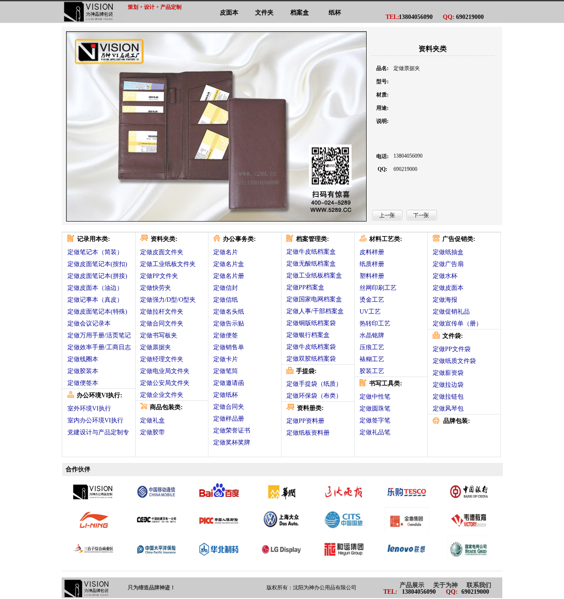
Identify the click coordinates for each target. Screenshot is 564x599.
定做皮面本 (448, 288)
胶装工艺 (372, 371)
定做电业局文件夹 (164, 371)
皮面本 (229, 12)
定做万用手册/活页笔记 (99, 335)
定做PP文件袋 (452, 349)
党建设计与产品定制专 (98, 432)
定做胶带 (152, 432)
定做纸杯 (225, 395)
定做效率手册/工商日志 (99, 347)
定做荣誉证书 (231, 430)
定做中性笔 (375, 396)
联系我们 (479, 585)
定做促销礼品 (451, 311)
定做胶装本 (82, 371)
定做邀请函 (228, 383)
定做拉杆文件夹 (161, 311)
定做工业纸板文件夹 (168, 264)
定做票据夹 (155, 347)
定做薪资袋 (448, 373)
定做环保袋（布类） (314, 395)
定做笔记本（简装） (95, 252)
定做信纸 (225, 299)
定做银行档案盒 (308, 335)
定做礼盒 (152, 420)
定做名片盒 (228, 264)
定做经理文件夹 (161, 359)
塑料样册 (372, 276)
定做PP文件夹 (159, 276)
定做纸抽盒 (448, 252)
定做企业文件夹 (161, 395)
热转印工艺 (375, 323)
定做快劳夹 (155, 288)
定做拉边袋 (448, 384)
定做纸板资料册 (308, 432)
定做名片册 (228, 276)
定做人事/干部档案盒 (315, 311)
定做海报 (445, 299)
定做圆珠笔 (375, 408)
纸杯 (335, 12)
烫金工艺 (372, 299)
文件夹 (264, 12)
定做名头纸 (228, 311)
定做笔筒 (225, 371)
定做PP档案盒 (305, 287)
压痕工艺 (372, 347)
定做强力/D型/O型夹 (168, 299)
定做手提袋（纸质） (314, 384)
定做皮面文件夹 (161, 252)
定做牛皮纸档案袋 (311, 347)
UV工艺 (370, 311)
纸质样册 (372, 264)
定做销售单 (228, 347)
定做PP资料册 (305, 421)
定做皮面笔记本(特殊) (97, 311)
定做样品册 (228, 418)
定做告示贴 (228, 323)
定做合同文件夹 (161, 323)
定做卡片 (225, 359)
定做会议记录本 (89, 323)
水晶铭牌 (372, 335)
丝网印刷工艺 (378, 288)
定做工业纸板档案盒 (314, 275)
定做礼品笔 (375, 432)
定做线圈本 (82, 359)
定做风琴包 (448, 408)
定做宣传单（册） (457, 323)
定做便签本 (82, 383)
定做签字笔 (375, 420)
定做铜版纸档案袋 (311, 323)
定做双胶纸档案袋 (311, 358)
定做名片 (225, 252)
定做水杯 (445, 276)
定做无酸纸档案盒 (311, 263)
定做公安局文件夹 (164, 383)
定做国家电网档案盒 (314, 299)
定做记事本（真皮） (95, 299)
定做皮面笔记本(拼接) (97, 276)
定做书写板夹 (158, 335)
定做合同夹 (228, 406)
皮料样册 (372, 252)
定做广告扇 (448, 264)
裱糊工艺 (372, 359)
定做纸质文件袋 (454, 361)
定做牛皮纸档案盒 (311, 251)
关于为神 (445, 585)
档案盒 (299, 12)
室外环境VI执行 (89, 408)
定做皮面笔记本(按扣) (97, 264)
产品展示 (412, 585)
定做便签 (225, 335)
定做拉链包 (448, 396)
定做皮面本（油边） (95, 288)
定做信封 (225, 288)
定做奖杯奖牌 (231, 442)
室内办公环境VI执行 (95, 420)
